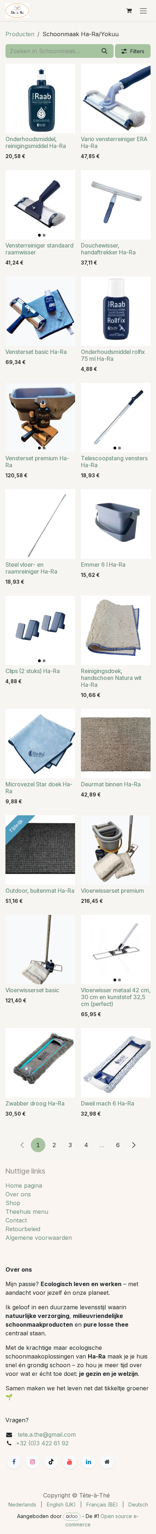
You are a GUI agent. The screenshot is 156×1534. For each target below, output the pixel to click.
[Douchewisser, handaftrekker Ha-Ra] (116, 205)
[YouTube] (69, 1461)
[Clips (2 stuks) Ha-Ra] (40, 630)
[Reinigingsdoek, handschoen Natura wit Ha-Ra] (116, 630)
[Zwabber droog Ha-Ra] (40, 1063)
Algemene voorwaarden (38, 1237)
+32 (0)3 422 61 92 (42, 1443)
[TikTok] (51, 1461)
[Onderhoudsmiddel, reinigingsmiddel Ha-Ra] (40, 98)
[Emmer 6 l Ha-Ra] (116, 524)
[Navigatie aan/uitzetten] (143, 10)
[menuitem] (22, 1504)
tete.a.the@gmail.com (47, 1434)
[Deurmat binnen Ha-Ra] (116, 743)
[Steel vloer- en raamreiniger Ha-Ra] (40, 524)
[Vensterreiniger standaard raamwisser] (40, 205)
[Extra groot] (107, 1461)
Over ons (18, 1194)
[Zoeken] (104, 51)
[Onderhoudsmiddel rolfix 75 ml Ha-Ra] (116, 311)
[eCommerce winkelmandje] (129, 10)
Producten (19, 34)
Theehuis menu (26, 1211)
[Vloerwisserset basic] (40, 949)
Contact (16, 1220)
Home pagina (23, 1185)
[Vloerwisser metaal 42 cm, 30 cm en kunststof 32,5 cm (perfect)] (116, 949)
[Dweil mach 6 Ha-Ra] (116, 1063)
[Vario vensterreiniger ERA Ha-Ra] (116, 98)
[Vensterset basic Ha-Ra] (40, 311)
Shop (12, 1203)
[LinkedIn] (88, 1461)
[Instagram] (32, 1461)
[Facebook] (14, 1461)
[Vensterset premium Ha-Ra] (40, 417)
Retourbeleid (22, 1229)
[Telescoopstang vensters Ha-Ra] (116, 417)
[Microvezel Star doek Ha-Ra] (40, 743)
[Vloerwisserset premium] (116, 850)
